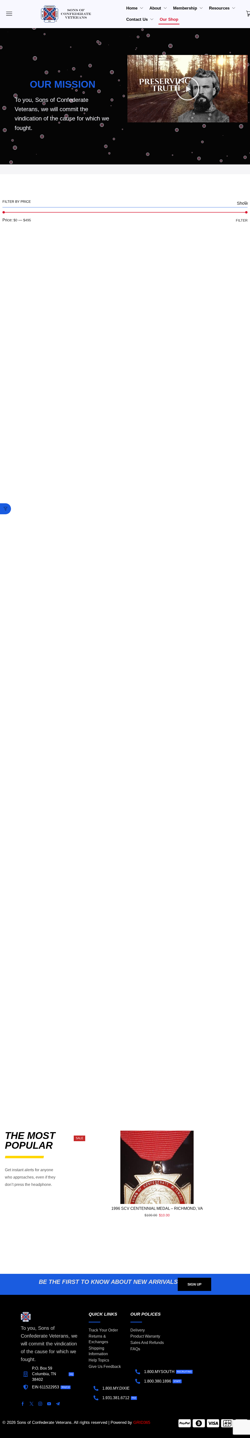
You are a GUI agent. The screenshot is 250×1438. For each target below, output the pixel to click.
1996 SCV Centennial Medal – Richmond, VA (157, 1208)
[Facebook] (23, 1404)
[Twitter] (31, 1404)
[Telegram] (58, 1404)
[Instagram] (40, 1404)
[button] (187, 88)
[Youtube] (49, 1404)
